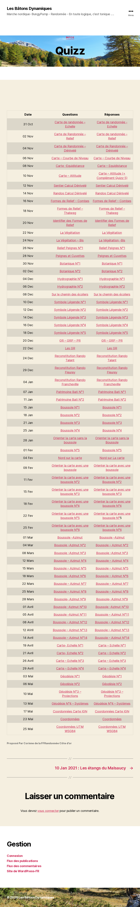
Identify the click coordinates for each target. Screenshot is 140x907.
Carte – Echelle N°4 (70, 668)
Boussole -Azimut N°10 (70, 607)
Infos (70, 37)
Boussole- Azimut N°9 (70, 599)
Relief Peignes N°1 (70, 248)
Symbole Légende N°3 (70, 317)
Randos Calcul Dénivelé (70, 193)
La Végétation (70, 232)
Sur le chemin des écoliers (70, 294)
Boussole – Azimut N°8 (70, 591)
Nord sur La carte (112, 458)
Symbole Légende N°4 (70, 325)
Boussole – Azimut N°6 (112, 576)
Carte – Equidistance (112, 166)
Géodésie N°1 (70, 676)
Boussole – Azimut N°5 (70, 568)
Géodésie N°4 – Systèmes (70, 703)
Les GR (70, 348)
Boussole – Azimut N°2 (112, 545)
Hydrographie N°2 (70, 286)
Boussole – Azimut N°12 (70, 622)
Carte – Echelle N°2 (112, 653)
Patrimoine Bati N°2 (70, 399)
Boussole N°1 (70, 407)
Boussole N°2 (70, 415)
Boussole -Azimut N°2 (70, 545)
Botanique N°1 (70, 263)
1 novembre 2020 (69, 64)
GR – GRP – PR (70, 340)
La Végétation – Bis (70, 240)
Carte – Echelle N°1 (112, 645)
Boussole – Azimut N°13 (70, 630)
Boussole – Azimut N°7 (70, 583)
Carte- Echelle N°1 (70, 645)
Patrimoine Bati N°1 (70, 392)
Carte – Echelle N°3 (70, 661)
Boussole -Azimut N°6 (70, 576)
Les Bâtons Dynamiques (29, 8)
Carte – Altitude (70, 175)
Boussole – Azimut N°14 (70, 638)
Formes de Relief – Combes (70, 201)
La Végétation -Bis (112, 240)
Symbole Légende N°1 (70, 302)
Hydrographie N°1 (70, 279)
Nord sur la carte (70, 458)
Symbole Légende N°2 (70, 309)
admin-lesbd (41, 64)
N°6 (76, 530)
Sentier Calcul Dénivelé (70, 185)
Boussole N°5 (70, 450)
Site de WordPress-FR (23, 871)
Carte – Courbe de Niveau (70, 158)
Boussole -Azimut (70, 537)
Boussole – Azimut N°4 (70, 560)
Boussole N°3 (70, 423)
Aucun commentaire (103, 64)
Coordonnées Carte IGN (70, 711)
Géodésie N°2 (70, 684)
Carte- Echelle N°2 (70, 653)
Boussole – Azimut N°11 (112, 614)
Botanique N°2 (70, 271)
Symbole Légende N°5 (70, 332)
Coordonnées (70, 719)
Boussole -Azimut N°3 (70, 553)
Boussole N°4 (70, 430)
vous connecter (48, 811)
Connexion (15, 856)
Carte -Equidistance (70, 166)
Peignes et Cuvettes (70, 256)
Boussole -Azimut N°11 (70, 614)
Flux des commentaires (24, 866)
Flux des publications (22, 861)
